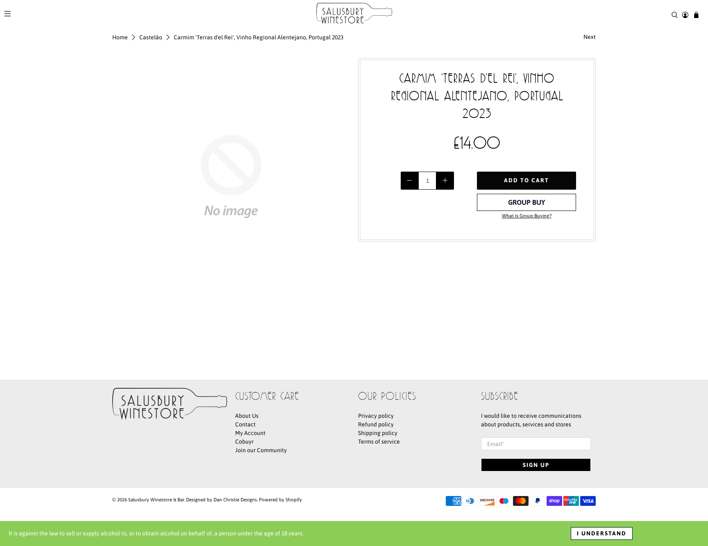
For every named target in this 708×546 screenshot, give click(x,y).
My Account (250, 433)
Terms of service (379, 441)
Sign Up (536, 465)
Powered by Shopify (280, 499)
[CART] (696, 14)
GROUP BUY (526, 202)
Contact (245, 424)
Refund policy (376, 424)
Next (589, 37)
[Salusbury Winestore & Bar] (354, 15)
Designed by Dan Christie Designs (221, 499)
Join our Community (261, 450)
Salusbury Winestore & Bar (156, 499)
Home (120, 37)
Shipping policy (377, 433)
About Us (247, 415)
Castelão (150, 37)
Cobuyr (244, 441)
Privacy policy (376, 415)
